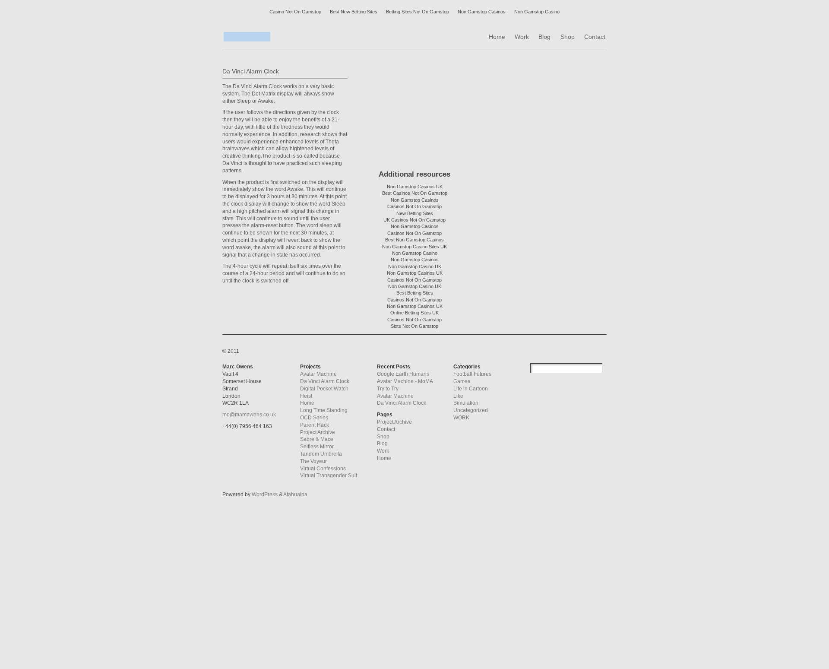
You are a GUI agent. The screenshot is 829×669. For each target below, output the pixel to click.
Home (307, 403)
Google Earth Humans (403, 374)
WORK (461, 418)
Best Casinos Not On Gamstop (414, 193)
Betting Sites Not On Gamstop (417, 11)
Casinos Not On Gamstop (414, 206)
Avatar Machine (318, 374)
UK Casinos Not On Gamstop (414, 219)
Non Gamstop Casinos (482, 11)
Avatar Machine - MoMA (405, 381)
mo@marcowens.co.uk (249, 415)
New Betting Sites (414, 213)
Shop (383, 437)
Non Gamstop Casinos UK (415, 186)
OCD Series (314, 418)
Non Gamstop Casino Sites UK (414, 246)
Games (461, 381)
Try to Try (388, 389)
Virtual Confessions (323, 469)
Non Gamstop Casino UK (414, 266)
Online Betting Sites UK (414, 312)
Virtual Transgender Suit (328, 475)
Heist (306, 396)
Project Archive (317, 432)
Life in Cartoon (470, 389)
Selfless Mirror (317, 447)
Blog (382, 444)
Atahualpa (295, 494)
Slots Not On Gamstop (414, 326)
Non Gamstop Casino (537, 11)
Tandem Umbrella (321, 454)
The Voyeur (313, 461)
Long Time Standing (324, 410)
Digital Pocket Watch (324, 389)
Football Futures (472, 374)
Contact (386, 429)
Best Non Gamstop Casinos (414, 239)
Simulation (465, 403)
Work (383, 451)
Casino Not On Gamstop (295, 11)
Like (458, 396)
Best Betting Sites (414, 292)
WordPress (265, 494)
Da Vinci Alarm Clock (324, 381)
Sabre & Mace (316, 439)
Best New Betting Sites (353, 11)
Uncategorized (470, 410)
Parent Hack (314, 425)
